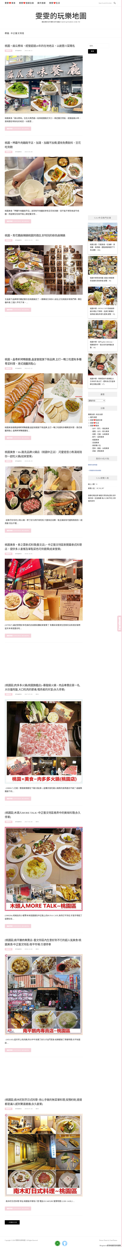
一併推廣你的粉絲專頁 (94, 470)
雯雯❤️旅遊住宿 (26, 3)
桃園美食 (8, 50)
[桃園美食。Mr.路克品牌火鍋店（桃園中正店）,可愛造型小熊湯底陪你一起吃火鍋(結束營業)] (44, 491)
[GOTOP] (64, 1243)
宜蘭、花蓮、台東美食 (100, 434)
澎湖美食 (95, 443)
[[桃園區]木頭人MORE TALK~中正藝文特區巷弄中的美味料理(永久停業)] (44, 869)
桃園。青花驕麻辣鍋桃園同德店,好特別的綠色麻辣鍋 (35, 235)
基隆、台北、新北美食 (100, 431)
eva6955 (18, 50)
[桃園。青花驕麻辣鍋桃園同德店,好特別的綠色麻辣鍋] (44, 270)
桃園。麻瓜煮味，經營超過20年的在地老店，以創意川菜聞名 (40, 45)
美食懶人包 (96, 445)
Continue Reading (21, 128)
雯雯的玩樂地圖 (61, 16)
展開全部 (91, 414)
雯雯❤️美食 (10, 3)
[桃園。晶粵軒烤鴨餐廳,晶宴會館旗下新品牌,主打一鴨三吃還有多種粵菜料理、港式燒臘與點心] (44, 398)
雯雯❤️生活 (54, 3)
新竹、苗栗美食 (98, 437)
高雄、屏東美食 (98, 451)
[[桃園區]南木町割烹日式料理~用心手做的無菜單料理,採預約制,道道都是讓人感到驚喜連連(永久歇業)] (44, 1155)
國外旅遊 (41, 3)
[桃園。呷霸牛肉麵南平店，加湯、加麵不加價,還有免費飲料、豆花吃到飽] (44, 181)
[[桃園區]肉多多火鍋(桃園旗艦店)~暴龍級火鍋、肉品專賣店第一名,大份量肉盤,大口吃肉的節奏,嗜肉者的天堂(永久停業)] (44, 741)
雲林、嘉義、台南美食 (100, 448)
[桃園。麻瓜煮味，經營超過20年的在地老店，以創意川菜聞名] (44, 84)
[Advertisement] (44, 338)
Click (119, 624)
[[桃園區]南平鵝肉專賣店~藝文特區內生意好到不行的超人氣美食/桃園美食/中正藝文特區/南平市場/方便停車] (44, 994)
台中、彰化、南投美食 (100, 428)
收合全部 (99, 414)
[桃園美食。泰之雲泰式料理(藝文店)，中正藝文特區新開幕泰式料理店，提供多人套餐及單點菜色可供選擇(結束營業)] (44, 589)
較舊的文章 (13, 1222)
